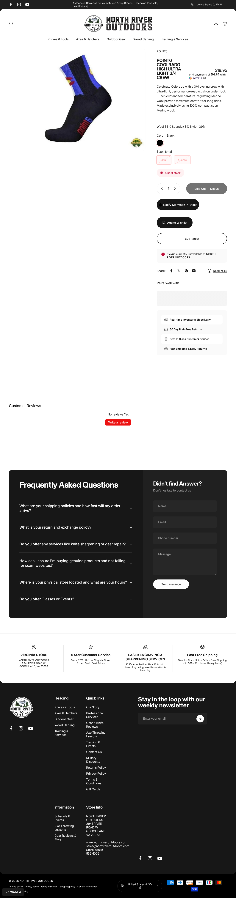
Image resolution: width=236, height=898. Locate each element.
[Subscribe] (200, 718)
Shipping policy (67, 886)
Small (163, 159)
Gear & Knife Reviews (95, 724)
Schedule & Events (62, 818)
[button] (208, 76)
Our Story (92, 707)
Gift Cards (93, 789)
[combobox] (209, 4)
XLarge (182, 159)
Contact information (87, 886)
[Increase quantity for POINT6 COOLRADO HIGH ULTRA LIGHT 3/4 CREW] (175, 188)
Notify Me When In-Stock (180, 205)
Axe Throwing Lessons (96, 734)
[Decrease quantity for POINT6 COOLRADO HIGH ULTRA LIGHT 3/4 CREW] (161, 188)
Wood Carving (64, 725)
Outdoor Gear (64, 719)
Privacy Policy (96, 774)
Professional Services (95, 715)
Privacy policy (32, 886)
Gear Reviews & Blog (65, 837)
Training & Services (61, 733)
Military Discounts (93, 760)
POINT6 (162, 51)
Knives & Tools (64, 707)
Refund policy (16, 886)
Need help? (220, 270)
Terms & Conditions (93, 781)
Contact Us (94, 752)
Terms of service (49, 886)
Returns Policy (96, 768)
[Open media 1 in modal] (77, 100)
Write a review (118, 422)
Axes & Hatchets (65, 713)
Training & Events (93, 744)
